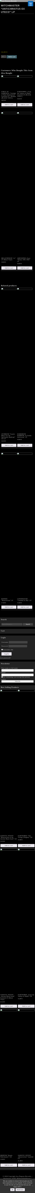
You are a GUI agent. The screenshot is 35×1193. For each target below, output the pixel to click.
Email (3, 672)
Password (4, 646)
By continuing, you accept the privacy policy (15, 678)
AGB (14, 1178)
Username (4, 642)
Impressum (7, 1178)
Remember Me (8, 649)
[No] (33, 1186)
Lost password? (5, 658)
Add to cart (11, 57)
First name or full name (9, 668)
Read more (20, 1189)
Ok (12, 1189)
